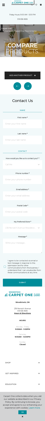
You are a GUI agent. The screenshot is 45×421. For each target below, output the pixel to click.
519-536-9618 (22, 19)
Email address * (22, 189)
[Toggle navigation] (3, 4)
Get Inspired (11, 373)
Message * (22, 236)
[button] (32, 5)
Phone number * (22, 173)
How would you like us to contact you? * (22, 158)
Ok (22, 412)
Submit (22, 282)
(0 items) (41, 5)
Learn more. (34, 408)
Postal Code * (22, 205)
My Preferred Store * (22, 222)
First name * (22, 117)
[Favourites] (36, 5)
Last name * (22, 134)
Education (10, 384)
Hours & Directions (22, 313)
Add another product (20, 75)
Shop (8, 363)
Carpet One (6, 28)
